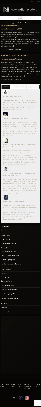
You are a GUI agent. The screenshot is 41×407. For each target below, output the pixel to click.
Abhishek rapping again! (10, 25)
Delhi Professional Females (10, 255)
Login (31, 1)
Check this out (6, 239)
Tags (30, 87)
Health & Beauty (6, 269)
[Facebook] (21, 401)
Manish (3, 29)
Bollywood (9, 29)
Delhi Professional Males (9, 290)
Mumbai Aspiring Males (8, 294)
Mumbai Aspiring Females (9, 260)
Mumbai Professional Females (11, 264)
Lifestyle (4, 274)
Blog (7, 384)
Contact (38, 1)
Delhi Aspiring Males (7, 285)
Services (4, 308)
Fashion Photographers (9, 244)
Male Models (5, 278)
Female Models (6, 248)
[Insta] (27, 401)
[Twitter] (14, 401)
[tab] (7, 87)
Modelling (4, 303)
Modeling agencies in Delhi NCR (27, 387)
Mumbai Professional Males (10, 298)
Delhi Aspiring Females (8, 251)
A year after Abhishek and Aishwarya (15, 55)
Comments (20, 87)
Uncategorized (6, 312)
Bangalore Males (6, 281)
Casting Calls (5, 235)
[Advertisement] (23, 324)
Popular (6, 87)
